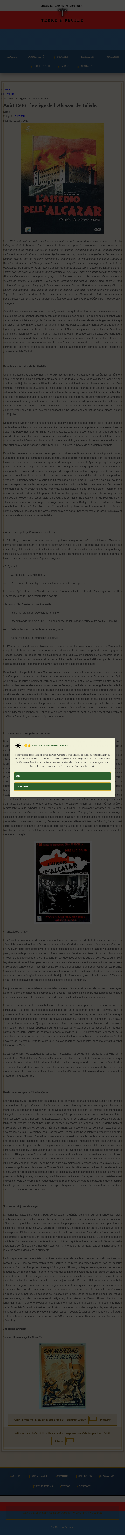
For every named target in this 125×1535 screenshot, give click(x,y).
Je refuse (22, 786)
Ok (18, 776)
